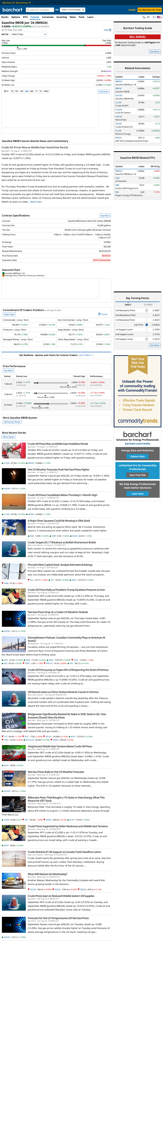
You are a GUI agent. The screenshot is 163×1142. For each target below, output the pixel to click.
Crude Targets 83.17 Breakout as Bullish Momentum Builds (62, 542)
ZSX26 (57, 889)
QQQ (28, 660)
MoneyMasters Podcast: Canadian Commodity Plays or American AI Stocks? (66, 639)
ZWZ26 (83, 889)
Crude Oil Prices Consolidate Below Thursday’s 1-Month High (62, 495)
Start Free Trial (138, 475)
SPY (71, 663)
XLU (32, 580)
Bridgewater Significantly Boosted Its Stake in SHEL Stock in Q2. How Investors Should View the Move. (67, 716)
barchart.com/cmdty (137, 443)
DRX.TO (49, 663)
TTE (5, 736)
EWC (6, 660)
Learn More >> (86, 355)
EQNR (6, 819)
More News (8, 436)
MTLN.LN (30, 740)
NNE (32, 536)
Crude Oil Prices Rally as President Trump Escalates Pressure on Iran (66, 589)
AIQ (5, 663)
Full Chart (103, 91)
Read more (36, 201)
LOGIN (131, 9)
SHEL (6, 740)
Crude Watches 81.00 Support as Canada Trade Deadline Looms (64, 852)
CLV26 (7, 463)
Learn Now (138, 493)
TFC (52, 580)
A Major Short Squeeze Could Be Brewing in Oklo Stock (59, 520)
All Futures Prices (12, 421)
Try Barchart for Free (149, 9)
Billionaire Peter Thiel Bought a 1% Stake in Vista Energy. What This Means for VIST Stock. (66, 799)
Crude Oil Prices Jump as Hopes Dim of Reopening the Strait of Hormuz (68, 669)
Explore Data (138, 456)
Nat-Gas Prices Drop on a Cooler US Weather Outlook (58, 612)
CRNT (27, 663)
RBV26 (31, 463)
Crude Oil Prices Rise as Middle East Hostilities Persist (35, 147)
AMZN (55, 740)
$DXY (6, 765)
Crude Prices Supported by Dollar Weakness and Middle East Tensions (68, 826)
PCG (26, 736)
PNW (6, 583)
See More (105, 215)
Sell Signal (137, 37)
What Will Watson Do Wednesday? (47, 874)
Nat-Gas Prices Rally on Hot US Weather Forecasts (56, 771)
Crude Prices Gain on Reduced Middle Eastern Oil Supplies (61, 896)
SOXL (76, 660)
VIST (26, 819)
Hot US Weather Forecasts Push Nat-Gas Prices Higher (58, 469)
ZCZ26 (33, 889)
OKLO (74, 536)
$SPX (74, 580)
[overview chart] (56, 113)
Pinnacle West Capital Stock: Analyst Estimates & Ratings (60, 564)
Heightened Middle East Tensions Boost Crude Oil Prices (60, 746)
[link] (107, 29)
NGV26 (7, 488)
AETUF (48, 736)
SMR (54, 536)
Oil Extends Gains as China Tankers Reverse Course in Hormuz (63, 692)
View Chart (9, 314)
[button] (160, 17)
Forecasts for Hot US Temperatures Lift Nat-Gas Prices (58, 918)
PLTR (72, 819)
